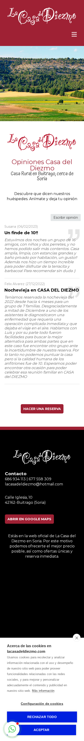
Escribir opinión (65, 217)
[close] (76, 638)
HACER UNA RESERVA (42, 409)
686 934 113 (15, 479)
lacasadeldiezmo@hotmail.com (34, 484)
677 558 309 (40, 479)
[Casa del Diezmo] (42, 24)
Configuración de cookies (42, 703)
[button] (12, 729)
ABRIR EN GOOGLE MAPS (29, 519)
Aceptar (41, 730)
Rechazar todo (42, 717)
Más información (43, 690)
